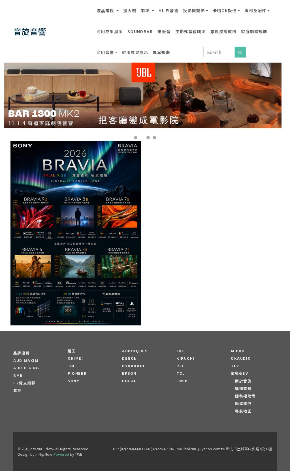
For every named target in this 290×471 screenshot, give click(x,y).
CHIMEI (75, 358)
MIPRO (238, 351)
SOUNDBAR (140, 31)
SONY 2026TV (76, 216)
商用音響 (105, 52)
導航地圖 (243, 411)
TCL (180, 373)
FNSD (182, 381)
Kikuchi (185, 358)
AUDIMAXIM (25, 361)
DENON (129, 358)
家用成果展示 (135, 52)
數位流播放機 (223, 31)
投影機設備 (194, 10)
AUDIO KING (26, 368)
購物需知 (243, 389)
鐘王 (72, 351)
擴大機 (129, 10)
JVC (180, 351)
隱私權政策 (245, 396)
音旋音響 (29, 31)
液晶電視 (106, 10)
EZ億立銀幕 (24, 383)
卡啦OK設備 (225, 10)
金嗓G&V (239, 373)
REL (180, 366)
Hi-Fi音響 (168, 10)
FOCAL (129, 381)
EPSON (129, 373)
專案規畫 (161, 52)
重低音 (163, 31)
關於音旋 (243, 381)
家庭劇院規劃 (254, 31)
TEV (235, 366)
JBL (72, 366)
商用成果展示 (110, 31)
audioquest (136, 351)
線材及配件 (255, 10)
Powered (61, 454)
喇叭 (146, 10)
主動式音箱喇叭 (190, 31)
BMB (18, 376)
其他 (17, 391)
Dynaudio (133, 366)
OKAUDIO (241, 358)
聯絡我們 (243, 404)
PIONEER (77, 373)
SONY (73, 381)
